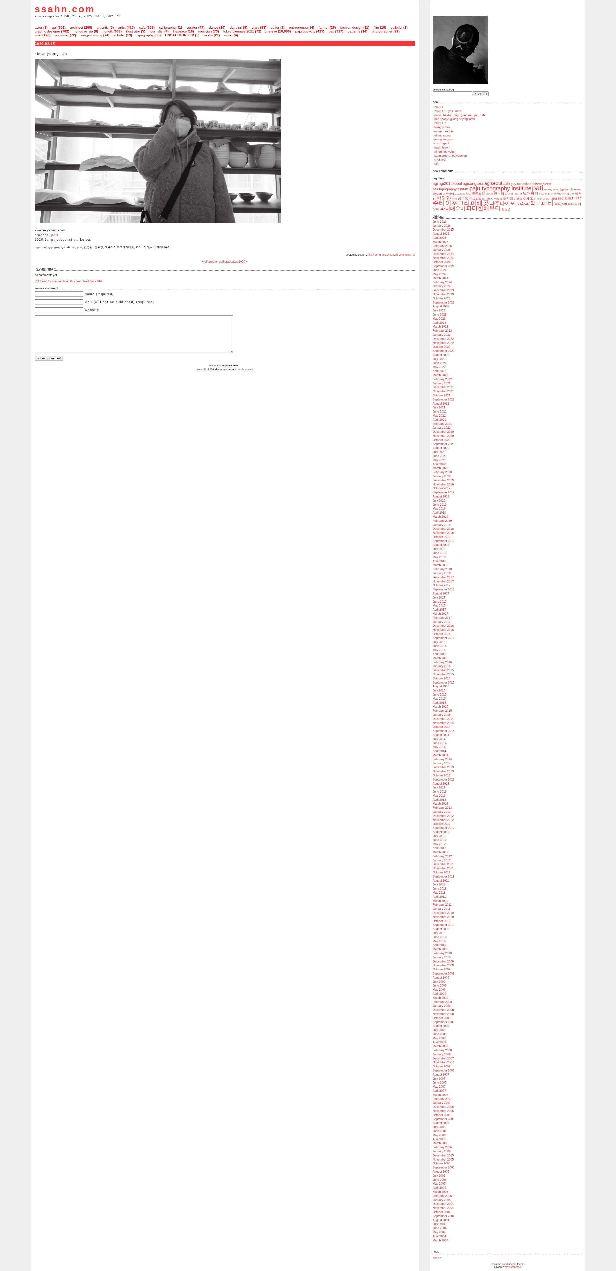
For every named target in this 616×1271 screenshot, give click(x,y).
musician (205, 31)
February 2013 (442, 807)
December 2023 (443, 290)
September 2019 (444, 492)
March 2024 (440, 278)
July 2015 (439, 690)
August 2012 (441, 832)
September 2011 (443, 876)
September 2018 (444, 541)
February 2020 (442, 472)
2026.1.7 (440, 123)
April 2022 (439, 371)
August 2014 (441, 735)
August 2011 (441, 880)
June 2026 (440, 221)
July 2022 (439, 359)
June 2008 (440, 1034)
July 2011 (439, 884)
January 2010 (442, 957)
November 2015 (443, 674)
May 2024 (439, 274)
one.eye (271, 31)
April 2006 (439, 1139)
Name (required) (99, 294)
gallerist (396, 27)
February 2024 (442, 282)
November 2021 (443, 391)
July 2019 (439, 500)
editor (275, 27)
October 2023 (441, 298)
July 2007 (439, 1078)
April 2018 (439, 561)
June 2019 (440, 504)
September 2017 (444, 589)
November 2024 (443, 258)
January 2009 (442, 1005)
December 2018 (443, 528)
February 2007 (442, 1099)
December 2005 (443, 1155)
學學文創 (478, 193)
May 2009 (439, 989)
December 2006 (443, 1107)
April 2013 (439, 799)
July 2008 (439, 1030)
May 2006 (439, 1135)
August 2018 (441, 545)
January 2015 (442, 714)
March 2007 (440, 1095)
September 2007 (444, 1070)
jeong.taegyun (443, 139)
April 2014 (439, 751)
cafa (142, 27)
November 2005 (443, 1159)
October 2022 (441, 346)
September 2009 (444, 973)
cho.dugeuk (442, 143)
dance (213, 27)
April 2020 (439, 464)
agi (54, 27)
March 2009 (440, 998)
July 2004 (439, 1224)
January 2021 (442, 427)
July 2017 (439, 597)
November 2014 (443, 723)
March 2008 (440, 1046)
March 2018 (440, 565)
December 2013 (443, 767)
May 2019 (439, 508)
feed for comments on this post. (58, 281)
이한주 (538, 198)
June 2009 (440, 985)
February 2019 (442, 521)
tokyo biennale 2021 (238, 31)
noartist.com (509, 1264)
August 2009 (441, 977)
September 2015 (444, 682)
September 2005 (444, 1167)
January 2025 (442, 250)
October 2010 (441, 921)
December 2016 (443, 625)
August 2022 (441, 355)
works (208, 35)
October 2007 (441, 1066)
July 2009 (439, 981)
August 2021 (441, 403)
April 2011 (439, 896)
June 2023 (440, 314)
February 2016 (442, 662)
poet (38, 35)
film (376, 27)
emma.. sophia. (444, 131)
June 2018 (440, 553)
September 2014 (444, 731)
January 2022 (442, 383)
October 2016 (441, 634)
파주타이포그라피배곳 (119, 247)
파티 (139, 247)
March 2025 (440, 242)
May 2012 (439, 844)
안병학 (498, 198)
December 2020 (443, 431)
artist (122, 27)
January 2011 (441, 908)
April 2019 (439, 512)
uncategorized (179, 35)
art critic (102, 27)
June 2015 (440, 694)
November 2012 (443, 820)
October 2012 (441, 824)
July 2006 (439, 1127)
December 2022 (443, 339)
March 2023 (440, 326)
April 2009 (439, 993)
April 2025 (439, 237)
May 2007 (439, 1086)
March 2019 (440, 516)
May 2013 (439, 795)
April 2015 (439, 702)
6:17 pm (373, 254)
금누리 (499, 193)
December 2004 (443, 1204)
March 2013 (440, 803)
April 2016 (439, 654)
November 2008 (443, 1014)
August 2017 (441, 593)
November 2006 (443, 1111)
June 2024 (440, 270)
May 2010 (439, 941)
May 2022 (439, 367)
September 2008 (444, 1022)
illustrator (133, 31)
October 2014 (441, 727)
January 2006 (442, 1151)
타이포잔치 (566, 198)
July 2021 (439, 407)
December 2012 (443, 816)
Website (91, 310)
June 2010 (440, 937)
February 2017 (442, 617)
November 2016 (443, 630)
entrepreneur (299, 27)
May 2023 (439, 318)
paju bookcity (305, 31)
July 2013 (439, 787)
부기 (454, 198)
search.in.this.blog (443, 89)
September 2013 (444, 779)
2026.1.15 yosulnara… (449, 111)
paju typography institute (500, 188)
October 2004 (441, 1212)
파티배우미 (163, 247)
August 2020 (441, 448)
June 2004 (440, 1228)
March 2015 (440, 706)
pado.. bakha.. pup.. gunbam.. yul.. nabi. (460, 115)
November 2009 (443, 965)
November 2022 (443, 343)
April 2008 (439, 1042)
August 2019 (441, 496)
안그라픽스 (477, 198)
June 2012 (440, 840)
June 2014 (440, 743)
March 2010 (440, 949)
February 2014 (442, 759)
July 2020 (439, 452)
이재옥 (528, 198)
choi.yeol (440, 159)
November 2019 (443, 484)
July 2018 (439, 549)
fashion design (351, 27)
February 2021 (442, 424)
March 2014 (440, 755)
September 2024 (444, 266)
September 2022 (444, 351)
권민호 (489, 193)
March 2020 (440, 468)
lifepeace (180, 31)
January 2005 (442, 1200)
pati (331, 31)
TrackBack (93, 281)
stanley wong (551, 189)
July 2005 (439, 1175)
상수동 (463, 198)
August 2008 (441, 1026)
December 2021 (443, 387)
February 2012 (442, 856)
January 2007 (442, 1102)
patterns (354, 31)
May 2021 (439, 415)
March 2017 (440, 613)
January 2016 (442, 666)
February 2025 (442, 246)
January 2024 (442, 286)
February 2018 (442, 569)
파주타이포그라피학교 (515, 203)
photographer (382, 31)
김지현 (518, 193)
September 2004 (444, 1216)
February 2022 (442, 379)
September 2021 (444, 399)
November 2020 (443, 436)
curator (191, 27)
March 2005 (440, 1192)
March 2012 (440, 852)
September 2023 (444, 302)
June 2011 (439, 888)
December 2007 (443, 1058)
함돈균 (505, 209)
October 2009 (441, 969)
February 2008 (442, 1050)
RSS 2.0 (437, 1258)
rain (436, 163)
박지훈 (570, 193)
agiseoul (493, 183)
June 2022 (440, 363)
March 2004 (440, 1240)
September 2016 (444, 638)
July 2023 (439, 310)
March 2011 (440, 901)
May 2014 (439, 747)
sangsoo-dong (91, 35)
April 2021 (439, 419)
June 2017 (440, 601)
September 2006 (444, 1119)
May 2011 (439, 892)
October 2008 (441, 1018)
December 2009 (443, 961)
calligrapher (168, 27)
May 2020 (439, 460)
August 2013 (441, 783)
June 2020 (440, 456)
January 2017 (442, 622)
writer (228, 35)
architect (76, 27)
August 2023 (441, 306)
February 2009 (442, 1002)
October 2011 (441, 872)
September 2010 (444, 925)
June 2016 (440, 646)
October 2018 (441, 537)
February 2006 (442, 1147)
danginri (236, 27)
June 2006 (440, 1131)
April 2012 (439, 848)
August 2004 (441, 1220)
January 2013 (442, 811)
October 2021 (441, 395)
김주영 (99, 247)
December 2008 (443, 1010)
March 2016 (440, 658)
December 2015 (443, 670)
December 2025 (443, 229)
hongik (108, 31)
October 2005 (441, 1163)
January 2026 (442, 225)
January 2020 (442, 476)
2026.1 (438, 107)
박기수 (561, 193)
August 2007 (441, 1074)
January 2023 (442, 334)
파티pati (149, 247)
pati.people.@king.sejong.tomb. (455, 119)
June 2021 (440, 411)
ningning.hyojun (445, 151)
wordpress (514, 1266)
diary (255, 27)
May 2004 (439, 1232)
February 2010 (442, 953)
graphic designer (47, 31)
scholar (119, 35)
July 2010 (439, 933)
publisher (62, 35)
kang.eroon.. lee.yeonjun (450, 155)
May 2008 (439, 1038)
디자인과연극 (547, 193)
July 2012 (439, 836)
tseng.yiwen (442, 127)
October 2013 (441, 775)
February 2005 (442, 1196)
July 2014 (439, 739)
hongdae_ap (83, 31)
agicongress (473, 183)
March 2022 (440, 375)
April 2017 (439, 609)
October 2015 (441, 678)
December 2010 (443, 913)
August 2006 (441, 1123)
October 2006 (441, 1115)
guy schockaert (522, 184)
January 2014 (442, 763)
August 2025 (441, 233)
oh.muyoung (442, 135)
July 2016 (439, 642)
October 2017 (441, 585)
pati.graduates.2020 (232, 261)
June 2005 (440, 1179)
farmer (324, 27)
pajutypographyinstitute (59, 247)
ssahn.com (65, 9)
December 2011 (443, 864)
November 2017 (443, 581)
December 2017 (443, 577)
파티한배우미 (483, 208)
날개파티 (530, 193)
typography (145, 35)
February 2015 (442, 710)
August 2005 (441, 1171)
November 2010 (443, 917)
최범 (554, 198)
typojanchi (566, 189)
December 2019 (443, 480)
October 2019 (441, 488)
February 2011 (442, 904)
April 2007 (439, 1090)
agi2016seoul (450, 183)
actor (38, 27)
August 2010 (441, 929)
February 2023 (442, 330)
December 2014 (443, 719)
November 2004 (443, 1208)
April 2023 (439, 322)
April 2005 (439, 1187)
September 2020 (444, 444)
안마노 (490, 198)
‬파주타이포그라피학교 (457, 193)
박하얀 (443, 198)
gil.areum (211, 261)
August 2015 (441, 686)
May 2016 (439, 650)
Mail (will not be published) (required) (119, 302)
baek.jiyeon (441, 147)
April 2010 (439, 945)
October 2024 (441, 262)
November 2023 (443, 294)
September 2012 (444, 828)
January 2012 (442, 860)
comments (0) (407, 254)
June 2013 (440, 791)
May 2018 (439, 557)
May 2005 (439, 1183)
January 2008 (442, 1054)
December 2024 (443, 254)
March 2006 (440, 1143)
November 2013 (443, 771)
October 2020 (441, 440)
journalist (156, 31)
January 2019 (442, 525)
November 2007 (443, 1062)
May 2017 (439, 605)
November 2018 (443, 533)
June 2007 (440, 1082)
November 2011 (443, 868)
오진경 (508, 198)
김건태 (509, 193)
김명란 (88, 247)
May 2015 (439, 698)
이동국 (518, 198)
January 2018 (442, 573)
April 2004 (439, 1236)
